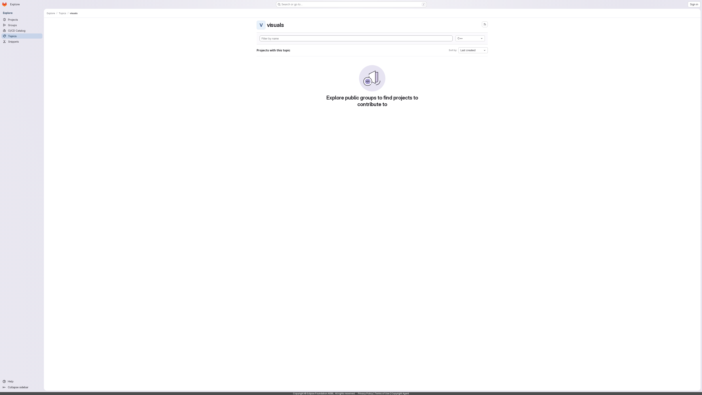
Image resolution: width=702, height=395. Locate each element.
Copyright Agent (400, 393)
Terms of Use (382, 393)
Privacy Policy (365, 393)
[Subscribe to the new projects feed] (485, 24)
